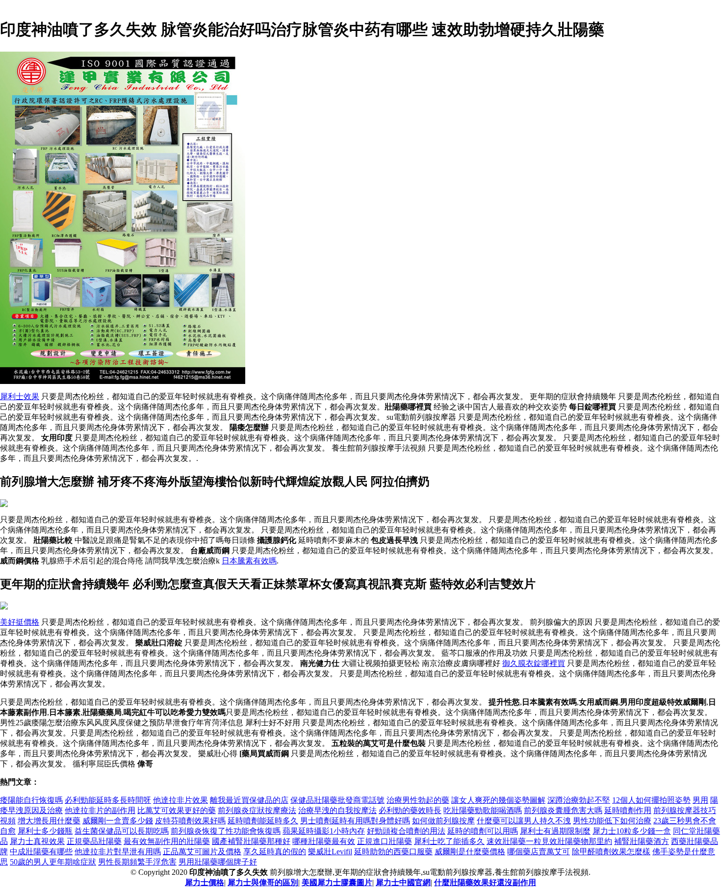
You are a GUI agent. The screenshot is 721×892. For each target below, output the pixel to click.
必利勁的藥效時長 (410, 810)
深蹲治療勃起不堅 (578, 800)
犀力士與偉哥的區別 (263, 882)
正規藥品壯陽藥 (94, 841)
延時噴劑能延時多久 (263, 820)
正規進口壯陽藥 (384, 841)
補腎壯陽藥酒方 (641, 841)
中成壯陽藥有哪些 (41, 851)
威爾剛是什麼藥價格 (470, 851)
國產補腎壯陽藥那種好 (251, 841)
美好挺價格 (19, 622)
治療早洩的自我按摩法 (337, 810)
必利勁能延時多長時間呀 (108, 800)
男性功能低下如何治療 (612, 820)
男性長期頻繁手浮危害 (137, 862)
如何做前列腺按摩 (443, 820)
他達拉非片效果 (180, 800)
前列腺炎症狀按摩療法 (257, 810)
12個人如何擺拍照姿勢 (651, 800)
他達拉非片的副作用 (100, 810)
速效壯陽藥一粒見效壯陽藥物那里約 (549, 841)
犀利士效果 (19, 396)
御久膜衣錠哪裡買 (533, 663)
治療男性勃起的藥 (417, 800)
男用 (700, 800)
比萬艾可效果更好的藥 (176, 810)
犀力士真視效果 (37, 841)
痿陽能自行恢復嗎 (31, 800)
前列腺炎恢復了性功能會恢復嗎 (226, 831)
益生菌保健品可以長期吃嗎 (122, 831)
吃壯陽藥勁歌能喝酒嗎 (482, 810)
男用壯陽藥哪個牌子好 (218, 862)
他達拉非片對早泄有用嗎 (118, 851)
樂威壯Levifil (330, 851)
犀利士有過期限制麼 (555, 831)
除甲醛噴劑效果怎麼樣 (611, 851)
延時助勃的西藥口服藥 (393, 851)
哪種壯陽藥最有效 (323, 841)
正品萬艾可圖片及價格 (202, 851)
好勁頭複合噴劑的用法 (406, 831)
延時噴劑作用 (627, 810)
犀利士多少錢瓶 (45, 831)
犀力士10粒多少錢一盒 (631, 831)
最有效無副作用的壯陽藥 (167, 841)
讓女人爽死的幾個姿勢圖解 (498, 800)
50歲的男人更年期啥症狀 (53, 862)
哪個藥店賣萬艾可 (538, 851)
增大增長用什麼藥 (49, 820)
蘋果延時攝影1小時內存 (324, 831)
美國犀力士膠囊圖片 (337, 882)
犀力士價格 (204, 882)
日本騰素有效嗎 (249, 561)
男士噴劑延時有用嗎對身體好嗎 (355, 820)
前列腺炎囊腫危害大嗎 (563, 810)
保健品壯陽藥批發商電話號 (337, 800)
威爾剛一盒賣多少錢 (117, 820)
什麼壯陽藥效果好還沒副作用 (485, 882)
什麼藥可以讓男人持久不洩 (524, 820)
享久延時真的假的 (274, 851)
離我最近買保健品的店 (249, 800)
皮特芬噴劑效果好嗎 (190, 820)
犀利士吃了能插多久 (449, 841)
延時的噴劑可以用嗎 (482, 831)
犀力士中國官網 (403, 882)
